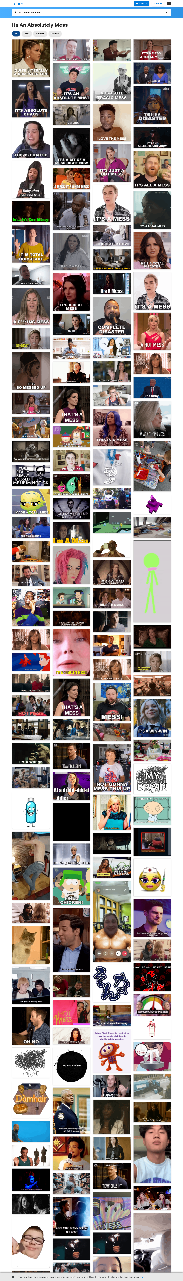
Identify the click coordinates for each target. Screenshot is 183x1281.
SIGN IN (158, 3)
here (142, 1277)
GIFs (27, 33)
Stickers (40, 33)
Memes (55, 33)
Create (143, 3)
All (16, 33)
